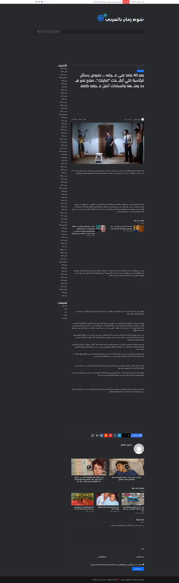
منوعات (65, 315)
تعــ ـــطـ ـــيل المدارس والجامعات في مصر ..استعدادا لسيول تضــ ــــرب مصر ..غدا (133, 509)
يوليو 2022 (64, 191)
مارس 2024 (64, 130)
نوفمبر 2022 (63, 179)
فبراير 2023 (64, 169)
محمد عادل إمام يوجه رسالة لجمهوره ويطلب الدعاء (108, 508)
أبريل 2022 (64, 200)
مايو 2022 (64, 197)
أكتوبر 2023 (64, 145)
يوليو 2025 (64, 80)
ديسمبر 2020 (63, 249)
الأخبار (65, 309)
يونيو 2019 (64, 292)
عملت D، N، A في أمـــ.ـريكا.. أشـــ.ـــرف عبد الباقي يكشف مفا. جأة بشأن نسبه (121, 227)
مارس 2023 (64, 166)
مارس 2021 (64, 240)
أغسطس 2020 (63, 262)
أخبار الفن (134, 65)
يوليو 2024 (64, 117)
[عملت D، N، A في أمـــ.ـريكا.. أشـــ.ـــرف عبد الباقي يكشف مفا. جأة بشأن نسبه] (139, 228)
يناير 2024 (64, 136)
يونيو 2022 (64, 194)
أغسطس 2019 (63, 289)
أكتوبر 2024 (64, 108)
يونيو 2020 (64, 268)
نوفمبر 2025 (63, 68)
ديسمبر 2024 (63, 102)
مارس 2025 (64, 93)
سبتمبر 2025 (63, 74)
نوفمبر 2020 (63, 252)
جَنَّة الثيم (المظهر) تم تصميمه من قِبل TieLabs (104, 579)
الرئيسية (140, 65)
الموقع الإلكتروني (102, 556)
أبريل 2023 (64, 163)
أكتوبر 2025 (64, 71)
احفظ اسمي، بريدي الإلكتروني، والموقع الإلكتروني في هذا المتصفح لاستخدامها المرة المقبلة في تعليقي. (116, 564)
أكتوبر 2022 (64, 182)
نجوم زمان (64, 318)
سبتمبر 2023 (63, 148)
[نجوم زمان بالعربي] (120, 17)
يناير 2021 (64, 246)
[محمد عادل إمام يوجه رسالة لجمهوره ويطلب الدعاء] (107, 499)
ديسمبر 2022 (63, 176)
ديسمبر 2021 (63, 212)
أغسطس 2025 (63, 77)
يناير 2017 (64, 295)
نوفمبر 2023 (63, 142)
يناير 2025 (64, 99)
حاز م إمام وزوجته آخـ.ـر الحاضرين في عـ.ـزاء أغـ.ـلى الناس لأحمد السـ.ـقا (84, 508)
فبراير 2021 (64, 243)
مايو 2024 (64, 123)
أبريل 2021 (64, 237)
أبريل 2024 (64, 126)
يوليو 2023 (64, 154)
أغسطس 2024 (63, 114)
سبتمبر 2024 (63, 111)
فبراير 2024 (64, 133)
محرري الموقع (137, 119)
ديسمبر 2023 (63, 139)
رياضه (65, 312)
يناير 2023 (64, 173)
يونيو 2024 (64, 120)
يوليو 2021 (64, 228)
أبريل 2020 (64, 274)
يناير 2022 (64, 209)
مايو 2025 (64, 87)
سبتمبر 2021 (63, 222)
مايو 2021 (64, 234)
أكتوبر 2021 (64, 219)
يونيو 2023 (64, 157)
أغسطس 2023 (63, 151)
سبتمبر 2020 (63, 258)
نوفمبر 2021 (64, 216)
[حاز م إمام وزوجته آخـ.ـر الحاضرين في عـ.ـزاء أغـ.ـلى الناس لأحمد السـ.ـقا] (82, 499)
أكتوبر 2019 (64, 283)
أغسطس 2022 (63, 188)
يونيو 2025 (64, 83)
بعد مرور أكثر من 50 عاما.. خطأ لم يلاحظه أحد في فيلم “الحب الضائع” (104, 2)
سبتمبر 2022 (63, 185)
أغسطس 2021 (63, 225)
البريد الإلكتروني (139, 556)
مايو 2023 (64, 160)
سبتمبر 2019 (63, 286)
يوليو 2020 (64, 265)
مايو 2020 (64, 271)
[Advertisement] (89, 48)
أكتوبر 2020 (64, 255)
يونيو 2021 (64, 231)
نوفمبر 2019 (64, 280)
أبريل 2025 (64, 90)
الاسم (142, 549)
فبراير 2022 (64, 206)
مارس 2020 (64, 277)
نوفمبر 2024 (63, 105)
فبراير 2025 (64, 96)
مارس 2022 (64, 203)
